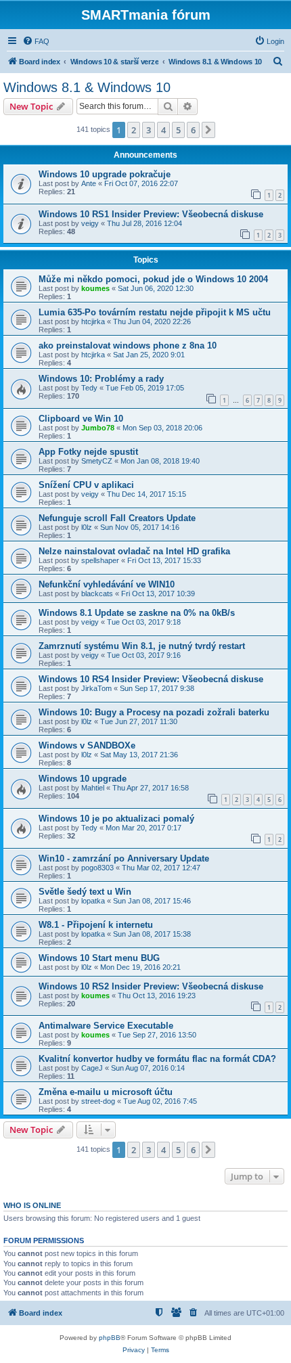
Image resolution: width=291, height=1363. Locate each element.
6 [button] (193, 130)
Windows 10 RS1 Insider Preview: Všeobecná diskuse (151, 214)
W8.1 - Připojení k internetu (96, 925)
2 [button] (133, 130)
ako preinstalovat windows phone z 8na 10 (128, 345)
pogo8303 (97, 868)
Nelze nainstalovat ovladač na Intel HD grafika (134, 551)
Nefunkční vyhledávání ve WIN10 (107, 584)
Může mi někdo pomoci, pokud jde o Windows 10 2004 (153, 279)
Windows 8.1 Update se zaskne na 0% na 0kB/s (137, 613)
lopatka (93, 901)
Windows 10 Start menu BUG (99, 958)
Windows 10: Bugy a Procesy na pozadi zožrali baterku (154, 712)
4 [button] (163, 130)
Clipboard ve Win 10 (81, 419)
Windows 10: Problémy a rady (101, 379)
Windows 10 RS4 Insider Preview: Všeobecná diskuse (151, 679)
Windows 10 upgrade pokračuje (105, 174)
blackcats (97, 593)
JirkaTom (96, 688)
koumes (95, 288)
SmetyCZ (96, 461)
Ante (88, 183)
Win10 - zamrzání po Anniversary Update (124, 858)
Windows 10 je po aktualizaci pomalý (116, 818)
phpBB (109, 1337)
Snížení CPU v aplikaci (86, 485)
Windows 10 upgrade (83, 779)
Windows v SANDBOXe (87, 745)
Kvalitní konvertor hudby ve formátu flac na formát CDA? (157, 1059)
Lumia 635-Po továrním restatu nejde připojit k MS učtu (155, 312)
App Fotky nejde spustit (88, 452)
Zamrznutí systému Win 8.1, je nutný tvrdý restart (142, 646)
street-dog (98, 1101)
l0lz (86, 527)
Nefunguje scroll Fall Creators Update (117, 518)
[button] (208, 130)
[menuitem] (35, 41)
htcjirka (93, 321)
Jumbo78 (97, 428)
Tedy (89, 388)
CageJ (92, 1068)
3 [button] (148, 130)
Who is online (32, 1205)
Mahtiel (92, 788)
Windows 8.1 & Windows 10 (87, 87)
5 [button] (178, 130)
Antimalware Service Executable (106, 1026)
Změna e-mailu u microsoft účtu (106, 1092)
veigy (90, 223)
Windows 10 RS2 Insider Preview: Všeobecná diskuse (151, 986)
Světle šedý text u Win (85, 892)
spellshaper (100, 560)
